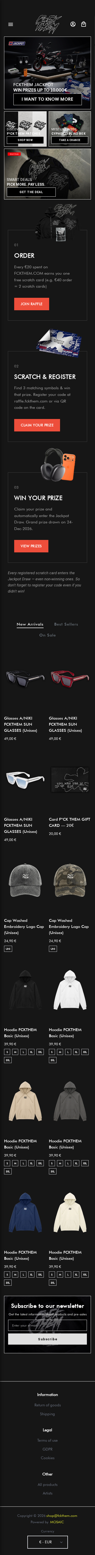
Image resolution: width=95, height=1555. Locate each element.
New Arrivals (30, 624)
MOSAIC (57, 1522)
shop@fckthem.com (61, 1516)
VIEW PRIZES (31, 546)
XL (31, 1051)
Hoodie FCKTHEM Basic (20, 1032)
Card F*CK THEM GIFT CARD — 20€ (69, 822)
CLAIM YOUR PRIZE (37, 425)
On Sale (47, 635)
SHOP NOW (25, 140)
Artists (47, 1493)
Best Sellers (66, 624)
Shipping (47, 1414)
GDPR (47, 1449)
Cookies (47, 1458)
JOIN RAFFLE (32, 304)
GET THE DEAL (31, 192)
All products (48, 1484)
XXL (40, 1051)
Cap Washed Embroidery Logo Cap (24, 926)
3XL (8, 1060)
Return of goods (47, 1405)
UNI (8, 948)
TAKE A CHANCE (70, 140)
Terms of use (47, 1440)
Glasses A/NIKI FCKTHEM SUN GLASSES (20, 724)
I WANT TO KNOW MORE (47, 99)
